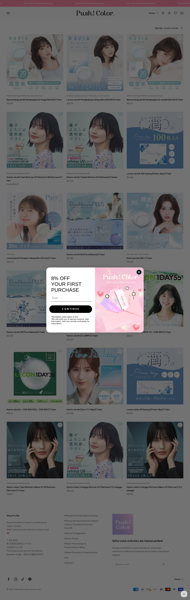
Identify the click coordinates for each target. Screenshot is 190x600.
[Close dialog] (139, 272)
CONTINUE (71, 309)
